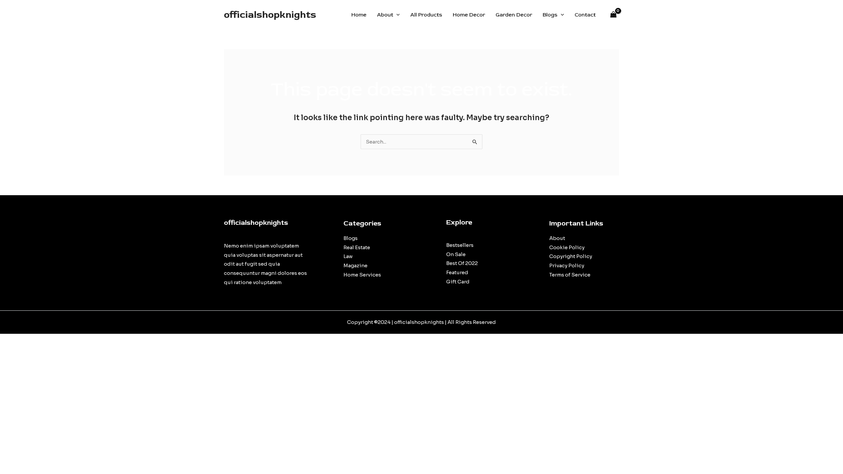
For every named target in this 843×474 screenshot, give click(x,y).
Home (359, 15)
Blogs (550, 15)
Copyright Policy (570, 256)
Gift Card (458, 281)
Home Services (362, 275)
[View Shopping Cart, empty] (613, 15)
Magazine (355, 265)
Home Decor (469, 15)
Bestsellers (460, 245)
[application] (396, 14)
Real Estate (356, 247)
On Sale (456, 254)
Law (348, 256)
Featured (457, 272)
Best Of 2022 (462, 263)
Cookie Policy (567, 247)
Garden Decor (514, 15)
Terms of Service (569, 275)
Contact (585, 15)
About (385, 15)
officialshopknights (270, 15)
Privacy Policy (566, 265)
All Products (426, 15)
